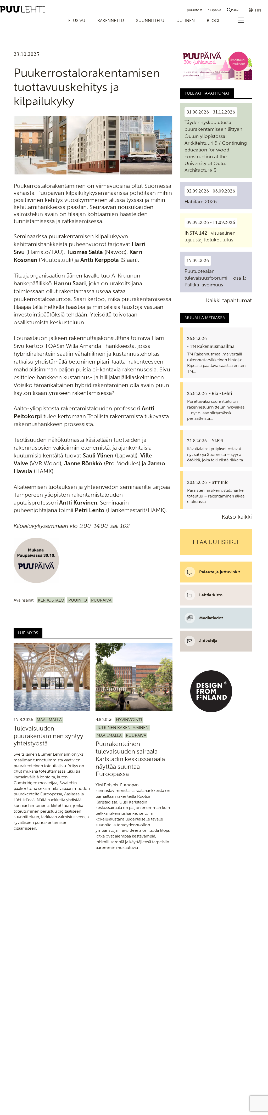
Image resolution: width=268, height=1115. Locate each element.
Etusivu (76, 20)
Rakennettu (110, 20)
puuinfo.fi (194, 10)
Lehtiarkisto (210, 594)
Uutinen (185, 20)
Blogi (213, 20)
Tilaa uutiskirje (216, 542)
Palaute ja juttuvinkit (219, 571)
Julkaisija (208, 640)
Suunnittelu (150, 20)
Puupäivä (213, 10)
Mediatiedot (211, 617)
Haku (234, 10)
